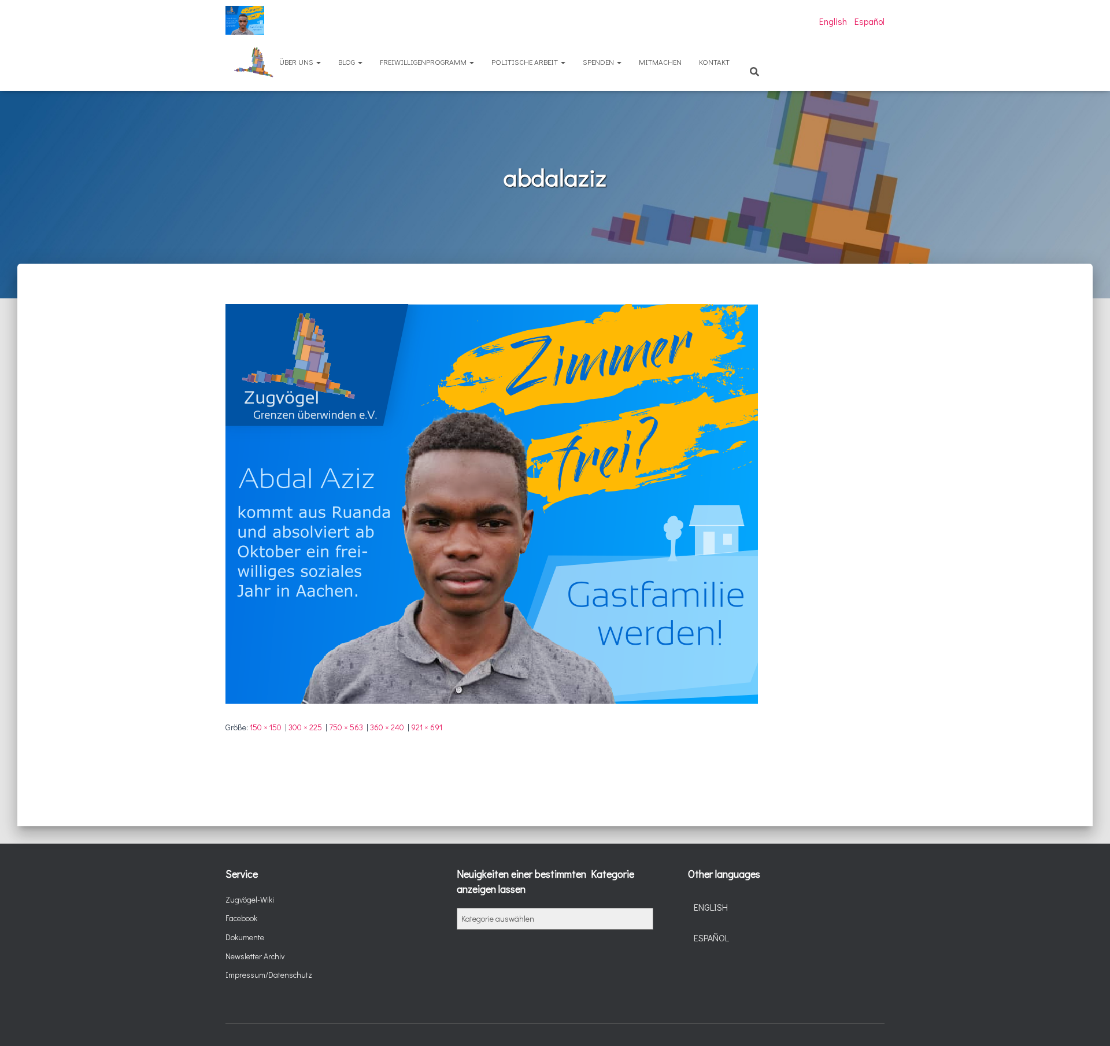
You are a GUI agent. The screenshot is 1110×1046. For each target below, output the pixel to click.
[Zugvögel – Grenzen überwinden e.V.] (245, 20)
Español (869, 21)
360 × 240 (387, 727)
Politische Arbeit (525, 61)
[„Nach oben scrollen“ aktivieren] (1087, 1022)
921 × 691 (426, 727)
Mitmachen (660, 61)
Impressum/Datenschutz (268, 974)
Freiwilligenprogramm (424, 61)
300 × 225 (305, 727)
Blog (347, 61)
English (833, 21)
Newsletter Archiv (254, 956)
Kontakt (714, 61)
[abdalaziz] (491, 502)
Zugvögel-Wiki (249, 899)
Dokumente (244, 937)
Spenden (599, 61)
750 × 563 (346, 727)
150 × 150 (266, 727)
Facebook (241, 917)
